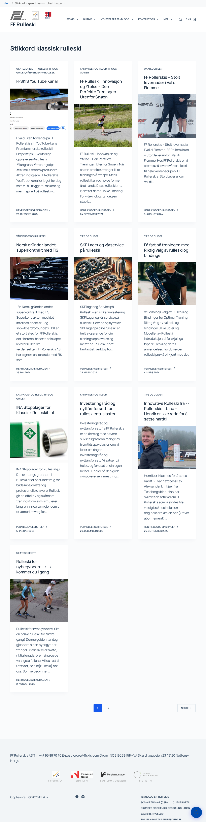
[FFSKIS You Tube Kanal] (39, 109)
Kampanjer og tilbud (93, 68)
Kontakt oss (146, 19)
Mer (166, 19)
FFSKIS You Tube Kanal (37, 81)
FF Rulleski (23, 24)
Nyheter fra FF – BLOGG (115, 19)
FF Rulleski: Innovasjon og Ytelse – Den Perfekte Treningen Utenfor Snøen (101, 89)
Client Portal (182, 802)
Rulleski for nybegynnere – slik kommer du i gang (34, 567)
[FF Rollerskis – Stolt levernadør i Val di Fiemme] (167, 116)
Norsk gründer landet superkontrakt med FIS (37, 247)
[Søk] (180, 19)
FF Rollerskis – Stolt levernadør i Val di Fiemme (162, 82)
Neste (184, 708)
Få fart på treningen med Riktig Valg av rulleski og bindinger (167, 250)
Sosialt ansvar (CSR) (154, 802)
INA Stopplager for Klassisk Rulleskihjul (35, 410)
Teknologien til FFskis (155, 796)
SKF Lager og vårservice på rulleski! (102, 247)
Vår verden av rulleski (40, 72)
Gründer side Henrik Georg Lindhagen (165, 808)
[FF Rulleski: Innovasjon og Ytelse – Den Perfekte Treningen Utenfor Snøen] (103, 125)
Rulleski (42, 68)
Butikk (87, 19)
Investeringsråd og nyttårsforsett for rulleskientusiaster (97, 408)
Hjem (7, 3)
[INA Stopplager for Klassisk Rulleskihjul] (39, 441)
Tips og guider (89, 236)
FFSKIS (70, 19)
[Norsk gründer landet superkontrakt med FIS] (39, 278)
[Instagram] (82, 796)
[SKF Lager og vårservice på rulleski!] (103, 278)
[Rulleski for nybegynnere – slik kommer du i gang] (39, 600)
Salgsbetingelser (152, 813)
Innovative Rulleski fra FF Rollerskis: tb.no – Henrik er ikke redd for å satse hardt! (167, 411)
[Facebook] (76, 796)
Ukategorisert (26, 68)
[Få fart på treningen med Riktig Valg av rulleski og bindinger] (167, 283)
